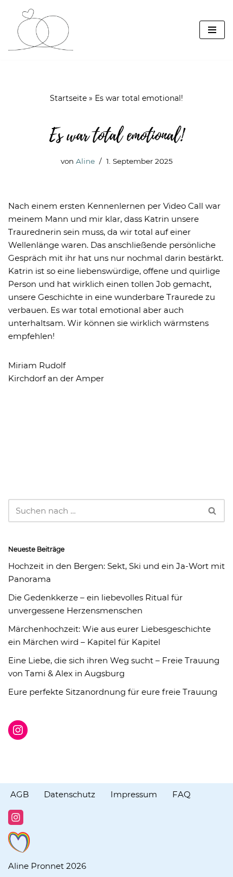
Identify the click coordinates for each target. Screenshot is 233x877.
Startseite (68, 98)
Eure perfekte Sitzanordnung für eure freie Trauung (112, 692)
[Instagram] (18, 730)
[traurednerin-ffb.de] (40, 30)
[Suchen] (212, 510)
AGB (19, 794)
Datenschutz (69, 794)
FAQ (181, 794)
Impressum (134, 794)
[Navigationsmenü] (212, 30)
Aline (85, 161)
